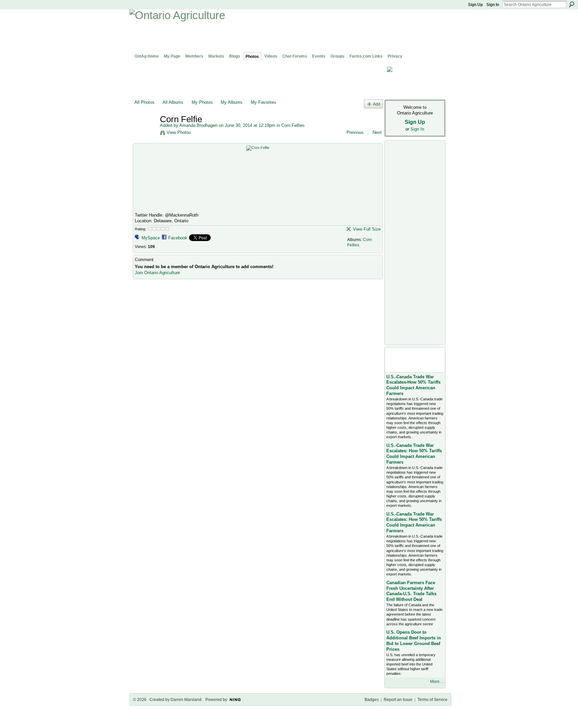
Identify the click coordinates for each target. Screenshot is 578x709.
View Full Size (367, 229)
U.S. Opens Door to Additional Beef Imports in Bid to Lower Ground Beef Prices (413, 641)
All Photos (144, 102)
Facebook (177, 237)
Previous (355, 132)
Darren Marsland (186, 699)
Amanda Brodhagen (198, 125)
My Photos (202, 102)
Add (376, 104)
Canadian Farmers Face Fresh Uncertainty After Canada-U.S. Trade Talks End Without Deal (411, 591)
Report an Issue (398, 699)
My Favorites (263, 102)
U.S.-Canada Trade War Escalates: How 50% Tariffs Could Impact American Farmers (414, 454)
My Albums (232, 102)
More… (437, 681)
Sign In (492, 4)
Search (571, 4)
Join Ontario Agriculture (157, 272)
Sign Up (475, 4)
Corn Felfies (293, 125)
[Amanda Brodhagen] (145, 133)
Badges (372, 699)
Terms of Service (432, 699)
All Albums (173, 102)
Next (377, 132)
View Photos (179, 132)
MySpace (150, 237)
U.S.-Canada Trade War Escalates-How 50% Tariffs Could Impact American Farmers (413, 385)
